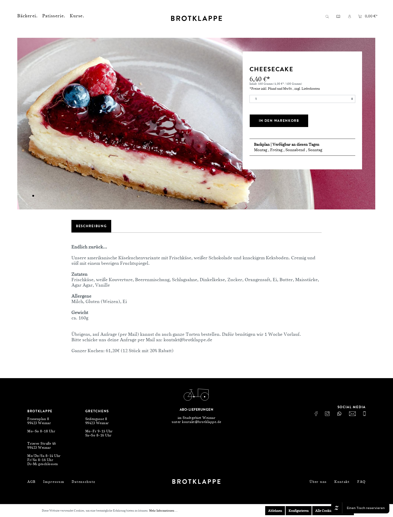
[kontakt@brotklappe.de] (352, 413)
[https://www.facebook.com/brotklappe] (316, 413)
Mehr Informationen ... (163, 510)
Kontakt (342, 481)
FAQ (361, 481)
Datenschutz (83, 481)
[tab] (91, 226)
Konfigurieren (299, 510)
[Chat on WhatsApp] (339, 413)
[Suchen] (327, 16)
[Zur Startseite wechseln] (196, 18)
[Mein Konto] (349, 16)
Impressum (53, 481)
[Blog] (338, 16)
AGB (31, 481)
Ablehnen (275, 510)
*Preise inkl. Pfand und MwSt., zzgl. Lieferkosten (284, 88)
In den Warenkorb (279, 120)
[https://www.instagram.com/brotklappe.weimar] (327, 413)
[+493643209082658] (364, 413)
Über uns (318, 481)
